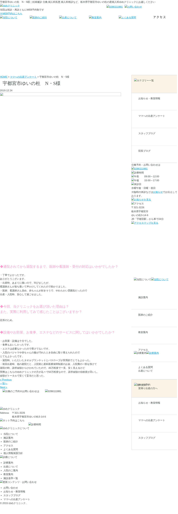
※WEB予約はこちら (11, 13)
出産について (145, 370)
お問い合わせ (10, 487)
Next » (3, 387)
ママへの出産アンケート (151, 115)
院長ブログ (144, 150)
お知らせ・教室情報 (149, 98)
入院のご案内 (10, 470)
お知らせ (158, 192)
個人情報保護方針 (13, 453)
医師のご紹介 (145, 314)
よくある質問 (10, 449)
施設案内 (143, 297)
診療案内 (8, 462)
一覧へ (3, 383)
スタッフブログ (146, 133)
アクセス (8, 445)
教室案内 (143, 332)
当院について (10, 434)
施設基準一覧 (10, 478)
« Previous (6, 379)
